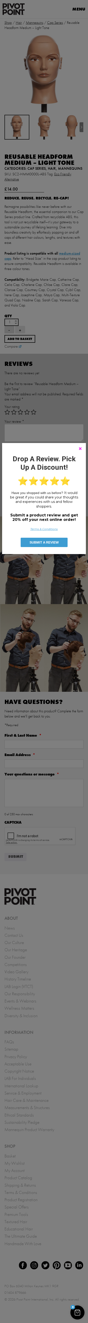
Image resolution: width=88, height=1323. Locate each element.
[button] (77, 1312)
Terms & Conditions (44, 529)
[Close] (80, 448)
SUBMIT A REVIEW (44, 542)
